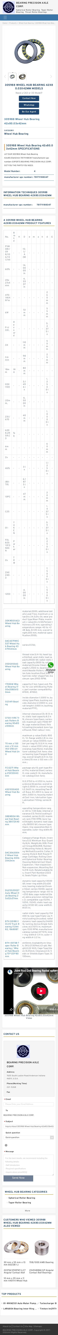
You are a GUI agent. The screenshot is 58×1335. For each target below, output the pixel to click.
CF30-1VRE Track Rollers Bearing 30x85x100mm (12, 722)
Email (7, 1099)
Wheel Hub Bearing (26, 23)
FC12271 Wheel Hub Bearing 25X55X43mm (12, 772)
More (27, 1210)
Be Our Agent (29, 111)
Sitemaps (37, 1326)
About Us (7, 1326)
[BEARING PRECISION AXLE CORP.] (9, 6)
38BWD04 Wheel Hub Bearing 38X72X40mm (12, 820)
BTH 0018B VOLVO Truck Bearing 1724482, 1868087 (12, 925)
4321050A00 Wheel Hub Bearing (12, 792)
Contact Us (18, 1326)
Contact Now (29, 98)
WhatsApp (29, 105)
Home (5, 23)
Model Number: (12, 171)
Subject (8, 1121)
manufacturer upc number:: (18, 177)
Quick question (13, 1133)
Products (13, 23)
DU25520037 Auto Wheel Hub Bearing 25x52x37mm (12, 894)
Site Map (28, 1326)
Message (9, 1151)
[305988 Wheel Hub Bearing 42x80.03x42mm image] (29, 52)
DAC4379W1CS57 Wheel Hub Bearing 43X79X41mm (12, 645)
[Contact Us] (51, 668)
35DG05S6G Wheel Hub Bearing (12, 667)
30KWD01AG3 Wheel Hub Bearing (12, 623)
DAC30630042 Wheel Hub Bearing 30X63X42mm (12, 856)
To (7, 1110)
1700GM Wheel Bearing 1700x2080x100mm (11, 688)
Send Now (18, 1178)
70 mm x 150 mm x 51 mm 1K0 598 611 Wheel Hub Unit (12, 749)
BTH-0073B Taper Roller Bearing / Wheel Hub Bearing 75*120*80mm (12, 950)
